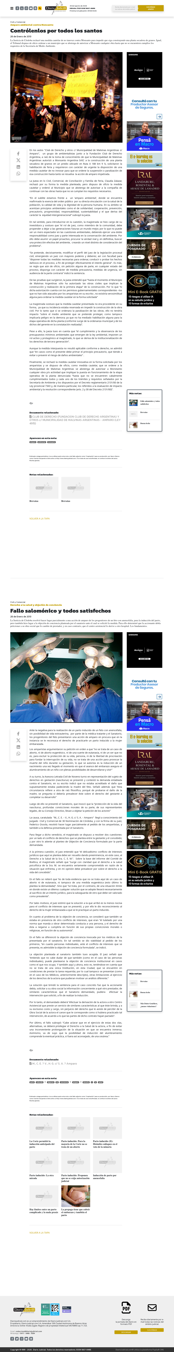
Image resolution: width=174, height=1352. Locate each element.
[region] (144, 327)
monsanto (51, 442)
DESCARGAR (126, 1332)
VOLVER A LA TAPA (39, 518)
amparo (33, 442)
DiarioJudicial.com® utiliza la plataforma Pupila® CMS (140, 1349)
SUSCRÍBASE (152, 1330)
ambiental (41, 442)
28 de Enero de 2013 (20, 36)
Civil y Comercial (17, 22)
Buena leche (145, 423)
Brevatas (33, 501)
